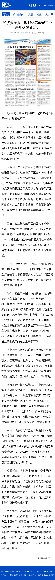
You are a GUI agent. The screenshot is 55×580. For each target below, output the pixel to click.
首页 (6, 14)
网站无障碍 (48, 5)
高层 (30, 14)
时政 (39, 14)
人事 (47, 14)
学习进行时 (18, 14)
